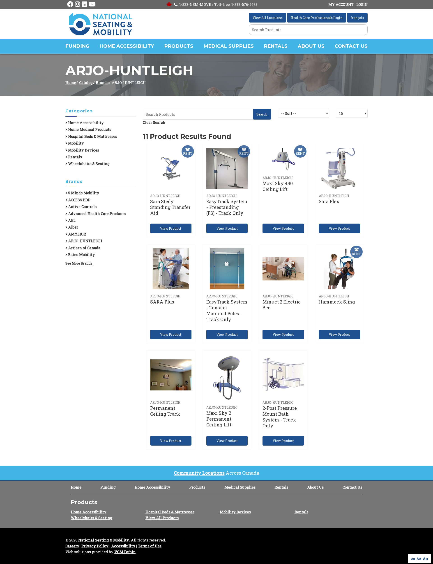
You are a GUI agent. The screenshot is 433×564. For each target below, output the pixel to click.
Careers (72, 546)
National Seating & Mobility (103, 540)
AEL (71, 220)
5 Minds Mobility (83, 192)
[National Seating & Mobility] (100, 24)
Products (178, 46)
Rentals (276, 46)
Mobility (75, 143)
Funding (77, 46)
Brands (102, 82)
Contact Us (351, 46)
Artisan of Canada (83, 247)
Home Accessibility (126, 46)
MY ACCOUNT (341, 4)
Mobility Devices (83, 150)
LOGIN (362, 4)
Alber (72, 227)
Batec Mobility (81, 254)
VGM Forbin (125, 551)
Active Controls (82, 206)
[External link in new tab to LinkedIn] (84, 4)
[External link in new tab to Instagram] (77, 4)
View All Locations (268, 18)
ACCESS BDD (78, 199)
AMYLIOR (76, 234)
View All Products (162, 517)
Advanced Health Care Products (96, 213)
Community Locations (199, 473)
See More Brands (78, 263)
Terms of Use (149, 546)
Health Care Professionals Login (317, 18)
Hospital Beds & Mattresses (92, 136)
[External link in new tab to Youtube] (92, 4)
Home (70, 82)
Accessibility (123, 546)
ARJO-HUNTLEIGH (84, 240)
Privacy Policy (94, 546)
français (357, 18)
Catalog (86, 82)
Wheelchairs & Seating (88, 163)
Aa (413, 559)
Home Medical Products (89, 129)
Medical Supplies (229, 46)
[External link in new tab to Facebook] (70, 4)
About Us (311, 46)
